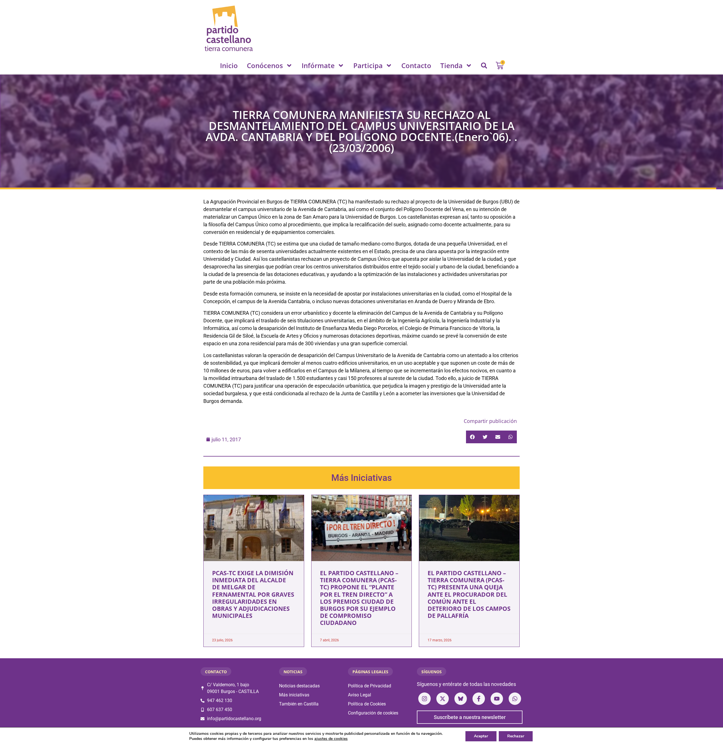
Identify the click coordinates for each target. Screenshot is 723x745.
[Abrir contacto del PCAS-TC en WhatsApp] (515, 698)
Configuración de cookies (373, 713)
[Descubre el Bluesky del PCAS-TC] (460, 698)
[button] (484, 65)
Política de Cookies (367, 704)
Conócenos (265, 65)
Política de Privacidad (369, 685)
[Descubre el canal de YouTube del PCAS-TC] (497, 698)
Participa (368, 65)
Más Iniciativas (361, 477)
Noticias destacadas (299, 685)
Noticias (293, 671)
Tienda (451, 65)
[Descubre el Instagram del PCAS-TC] (424, 698)
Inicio (229, 65)
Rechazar (515, 736)
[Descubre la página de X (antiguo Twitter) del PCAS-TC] (442, 698)
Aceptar (481, 736)
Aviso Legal (359, 695)
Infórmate (318, 65)
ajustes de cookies (331, 738)
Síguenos (431, 671)
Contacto (416, 65)
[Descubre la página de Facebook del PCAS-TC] (478, 698)
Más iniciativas (294, 695)
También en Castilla (299, 704)
